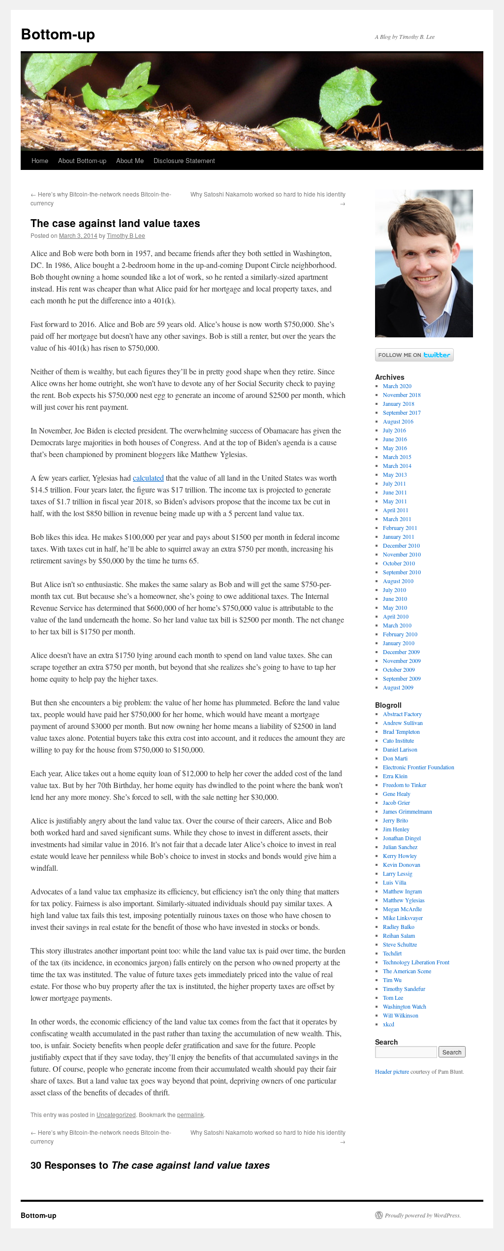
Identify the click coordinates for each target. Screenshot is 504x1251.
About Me (130, 160)
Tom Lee (393, 997)
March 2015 (397, 457)
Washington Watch (404, 1006)
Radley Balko (398, 926)
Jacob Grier (396, 802)
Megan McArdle (402, 909)
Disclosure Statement (184, 160)
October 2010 (399, 563)
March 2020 (397, 386)
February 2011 (400, 527)
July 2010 (394, 589)
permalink (190, 1114)
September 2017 (402, 412)
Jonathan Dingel (402, 838)
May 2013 (395, 474)
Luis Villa (394, 882)
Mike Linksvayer (403, 918)
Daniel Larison (400, 749)
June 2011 (395, 492)
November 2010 (402, 554)
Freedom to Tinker (404, 785)
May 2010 (395, 607)
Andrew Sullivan (403, 722)
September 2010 (402, 572)
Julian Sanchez (400, 847)
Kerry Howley (400, 855)
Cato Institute (398, 740)
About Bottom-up (82, 160)
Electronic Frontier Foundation (418, 767)
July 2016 (394, 430)
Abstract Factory (402, 714)
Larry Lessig (397, 873)
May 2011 (395, 501)
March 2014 (397, 465)
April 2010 (396, 616)
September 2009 (402, 678)
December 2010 (401, 545)
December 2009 (401, 652)
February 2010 (400, 634)
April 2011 (396, 510)
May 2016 (395, 448)
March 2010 (397, 625)
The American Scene (407, 971)
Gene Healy (396, 793)
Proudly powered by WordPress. (423, 1215)
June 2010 (395, 598)
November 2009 (402, 660)
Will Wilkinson (400, 1015)
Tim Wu (392, 980)
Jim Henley (396, 829)
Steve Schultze (400, 944)
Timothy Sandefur (404, 988)
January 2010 (398, 643)
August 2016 (398, 421)
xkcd (388, 1024)
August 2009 (398, 687)
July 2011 (394, 483)
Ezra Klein (395, 776)
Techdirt (392, 953)
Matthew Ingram (402, 891)
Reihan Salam (399, 935)
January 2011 (398, 536)
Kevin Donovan (401, 864)
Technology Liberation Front (416, 962)
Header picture (392, 1071)
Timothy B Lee (126, 235)
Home (40, 160)
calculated (148, 477)
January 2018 (398, 403)
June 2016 (395, 439)
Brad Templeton (401, 731)
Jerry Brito (395, 820)
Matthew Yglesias (404, 900)
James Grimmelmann (407, 811)
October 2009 (399, 669)
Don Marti (395, 758)
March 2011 (397, 519)
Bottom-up (58, 33)
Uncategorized (116, 1114)
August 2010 (398, 581)
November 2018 (402, 394)
